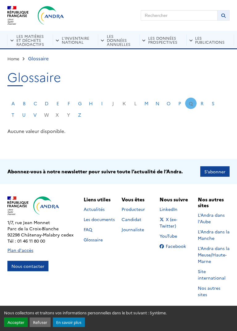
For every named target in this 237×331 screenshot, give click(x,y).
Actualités (94, 209)
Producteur (133, 209)
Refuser (40, 322)
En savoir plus (68, 322)
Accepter (15, 322)
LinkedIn (175, 209)
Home (13, 58)
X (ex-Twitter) (175, 222)
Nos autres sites (209, 291)
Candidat (131, 219)
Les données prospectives (162, 40)
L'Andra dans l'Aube (211, 218)
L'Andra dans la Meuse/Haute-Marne (214, 254)
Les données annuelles (119, 40)
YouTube (175, 236)
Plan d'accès (20, 250)
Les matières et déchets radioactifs (30, 40)
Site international (212, 274)
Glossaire (93, 239)
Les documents (99, 219)
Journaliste (133, 229)
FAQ (88, 229)
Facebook (177, 246)
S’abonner (215, 171)
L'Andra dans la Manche (214, 234)
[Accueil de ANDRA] (51, 15)
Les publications (210, 40)
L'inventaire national (75, 40)
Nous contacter (27, 266)
